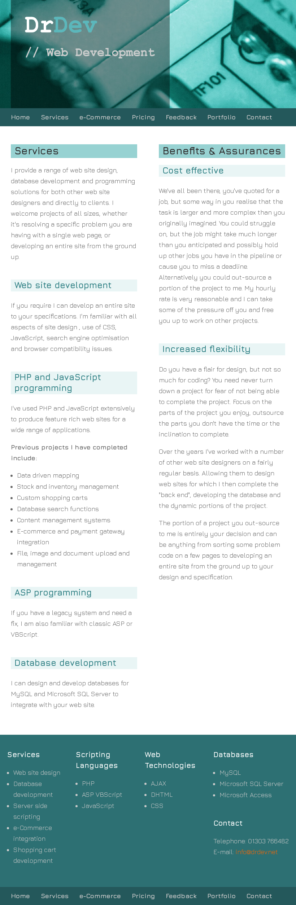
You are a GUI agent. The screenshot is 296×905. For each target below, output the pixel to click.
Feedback (181, 117)
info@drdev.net (257, 852)
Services (55, 117)
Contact (259, 117)
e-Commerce (100, 117)
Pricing (143, 117)
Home (20, 117)
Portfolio (221, 117)
